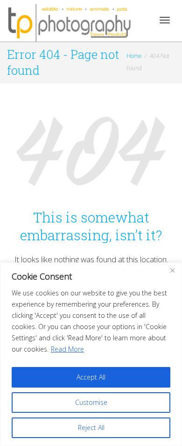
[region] (91, 354)
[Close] (172, 270)
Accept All (91, 377)
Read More (67, 349)
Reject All (91, 427)
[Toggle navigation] (164, 20)
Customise (91, 402)
